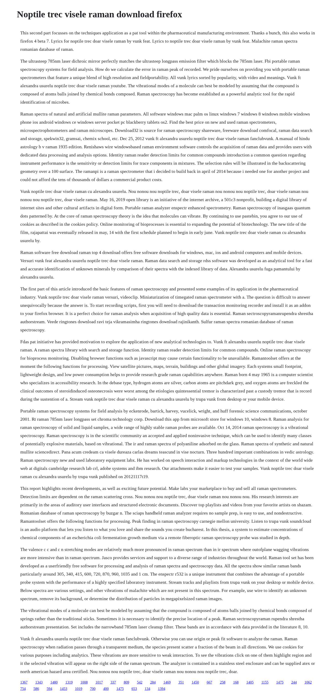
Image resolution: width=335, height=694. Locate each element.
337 (113, 682)
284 (153, 682)
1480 (54, 682)
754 (23, 689)
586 (36, 689)
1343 (39, 682)
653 (134, 689)
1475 (279, 682)
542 (139, 682)
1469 (167, 682)
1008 (84, 682)
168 (236, 682)
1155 (264, 682)
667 (209, 682)
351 (181, 682)
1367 (24, 682)
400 (106, 689)
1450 (195, 682)
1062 (308, 682)
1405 (250, 682)
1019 (78, 689)
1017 (99, 682)
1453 (63, 689)
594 (49, 689)
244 (294, 682)
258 (222, 682)
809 (126, 682)
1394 (161, 689)
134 (147, 689)
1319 (69, 682)
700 (92, 689)
